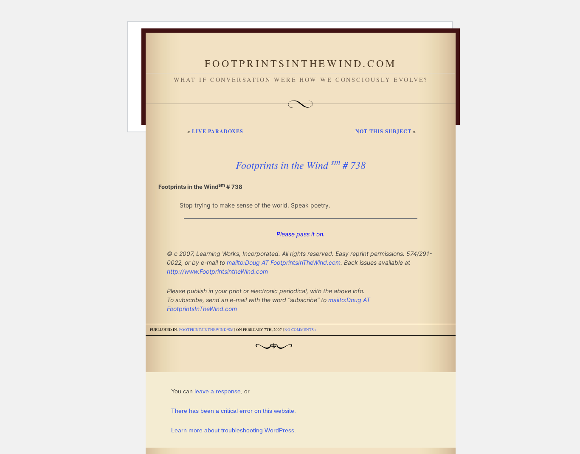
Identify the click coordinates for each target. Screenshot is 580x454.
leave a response (217, 391)
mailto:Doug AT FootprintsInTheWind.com (284, 262)
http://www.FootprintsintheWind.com (217, 271)
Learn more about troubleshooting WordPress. (233, 430)
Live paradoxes (217, 131)
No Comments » (300, 329)
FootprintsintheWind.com (300, 63)
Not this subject (383, 131)
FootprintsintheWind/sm (206, 329)
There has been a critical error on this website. (233, 410)
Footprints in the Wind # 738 (301, 164)
